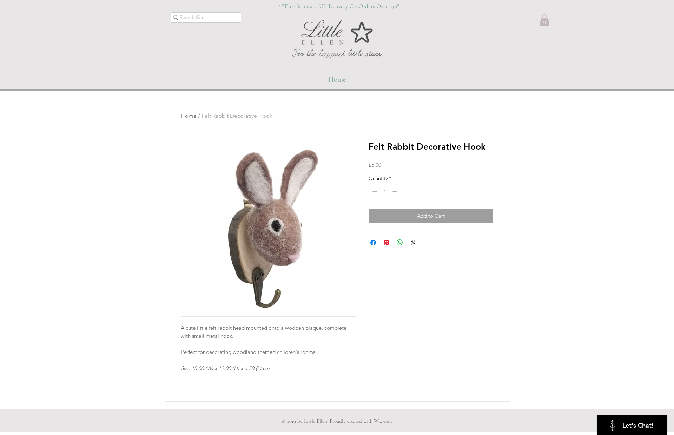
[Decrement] (374, 191)
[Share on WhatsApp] (400, 242)
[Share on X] (413, 242)
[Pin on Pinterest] (386, 242)
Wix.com (383, 421)
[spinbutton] (384, 191)
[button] (544, 20)
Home (189, 115)
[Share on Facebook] (373, 242)
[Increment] (395, 191)
